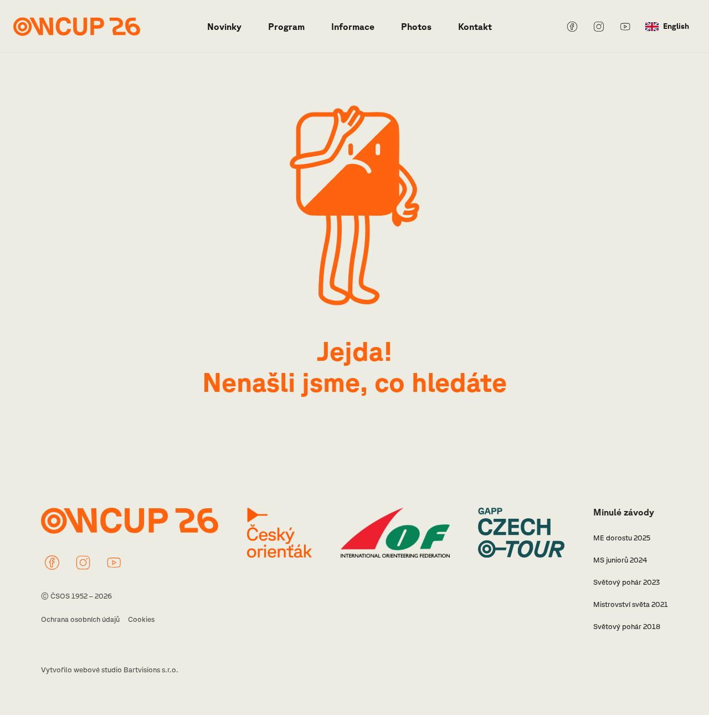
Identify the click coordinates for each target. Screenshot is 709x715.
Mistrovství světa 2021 (630, 604)
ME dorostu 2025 (621, 538)
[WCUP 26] (76, 26)
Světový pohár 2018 (626, 626)
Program (286, 27)
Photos (416, 27)
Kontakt (475, 27)
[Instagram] (598, 26)
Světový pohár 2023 (626, 582)
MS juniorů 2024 (620, 560)
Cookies (141, 619)
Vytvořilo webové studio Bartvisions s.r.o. (109, 670)
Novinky (224, 27)
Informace (352, 27)
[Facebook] (572, 26)
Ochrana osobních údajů (80, 619)
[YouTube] (625, 26)
